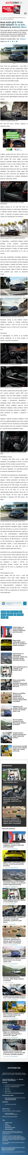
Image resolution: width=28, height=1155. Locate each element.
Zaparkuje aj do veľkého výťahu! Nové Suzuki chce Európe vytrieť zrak (20, 709)
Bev (21, 611)
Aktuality (5, 17)
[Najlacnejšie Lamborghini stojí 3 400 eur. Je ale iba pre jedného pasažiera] (6, 650)
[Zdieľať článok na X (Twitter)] (10, 41)
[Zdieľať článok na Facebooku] (8, 41)
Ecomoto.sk (10, 614)
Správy (3, 617)
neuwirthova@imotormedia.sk (11, 1114)
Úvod (1, 17)
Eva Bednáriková (14, 825)
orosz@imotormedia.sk (14, 1086)
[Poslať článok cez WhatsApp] (14, 41)
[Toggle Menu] (25, 13)
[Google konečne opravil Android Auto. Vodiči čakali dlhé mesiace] (6, 742)
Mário (12, 982)
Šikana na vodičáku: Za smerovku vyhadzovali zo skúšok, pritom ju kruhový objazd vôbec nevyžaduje (20, 697)
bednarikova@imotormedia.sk (18, 1084)
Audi (8, 611)
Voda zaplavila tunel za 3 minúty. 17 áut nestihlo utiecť (20, 668)
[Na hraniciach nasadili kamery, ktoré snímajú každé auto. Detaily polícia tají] (6, 755)
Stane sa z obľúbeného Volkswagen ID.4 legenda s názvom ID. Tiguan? (12, 1033)
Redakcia (23, 39)
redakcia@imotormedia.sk (18, 1093)
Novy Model (20, 614)
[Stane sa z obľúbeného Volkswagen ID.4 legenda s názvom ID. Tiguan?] (14, 1031)
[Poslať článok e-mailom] (16, 41)
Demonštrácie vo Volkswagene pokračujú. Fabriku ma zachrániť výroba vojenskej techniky (20, 657)
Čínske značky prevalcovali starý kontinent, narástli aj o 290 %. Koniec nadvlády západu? (14, 1052)
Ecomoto (3, 614)
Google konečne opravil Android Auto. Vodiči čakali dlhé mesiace (19, 735)
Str (7, 617)
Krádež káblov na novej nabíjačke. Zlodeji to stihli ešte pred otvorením (19, 630)
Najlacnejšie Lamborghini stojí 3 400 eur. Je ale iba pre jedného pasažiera (20, 643)
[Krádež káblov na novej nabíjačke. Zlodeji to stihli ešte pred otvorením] (6, 636)
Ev (15, 614)
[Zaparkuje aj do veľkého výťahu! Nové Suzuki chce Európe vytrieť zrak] (6, 716)
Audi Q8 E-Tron (14, 611)
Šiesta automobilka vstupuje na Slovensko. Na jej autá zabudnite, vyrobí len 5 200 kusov (20, 683)
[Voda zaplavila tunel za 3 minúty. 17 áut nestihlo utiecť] (6, 676)
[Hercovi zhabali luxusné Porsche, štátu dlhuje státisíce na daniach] (6, 729)
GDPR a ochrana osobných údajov (9, 1116)
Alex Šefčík (13, 784)
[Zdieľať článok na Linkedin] (12, 41)
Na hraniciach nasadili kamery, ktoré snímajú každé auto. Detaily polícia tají (20, 748)
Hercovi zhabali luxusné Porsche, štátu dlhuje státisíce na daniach (19, 722)
